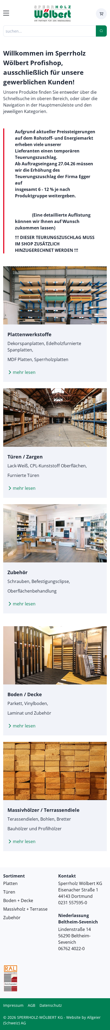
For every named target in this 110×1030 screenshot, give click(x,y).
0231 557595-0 (72, 903)
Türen (9, 892)
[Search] (101, 31)
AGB (31, 1005)
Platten (10, 883)
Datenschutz (51, 1005)
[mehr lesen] (55, 295)
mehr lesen (24, 372)
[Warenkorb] (101, 13)
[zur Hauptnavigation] (6, 14)
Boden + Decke (18, 900)
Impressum (13, 1005)
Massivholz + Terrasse (25, 909)
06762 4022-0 (71, 948)
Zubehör (12, 918)
